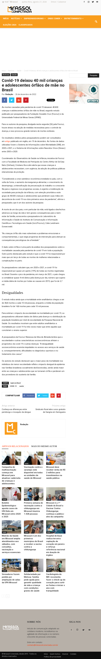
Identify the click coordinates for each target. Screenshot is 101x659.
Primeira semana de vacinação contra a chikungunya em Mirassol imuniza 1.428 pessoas (33, 508)
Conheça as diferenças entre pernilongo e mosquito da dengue (16, 410)
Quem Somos (55, 654)
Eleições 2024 (9, 24)
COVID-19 (13, 386)
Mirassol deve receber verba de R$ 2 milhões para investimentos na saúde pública (55, 472)
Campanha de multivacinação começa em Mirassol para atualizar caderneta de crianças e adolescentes (11, 475)
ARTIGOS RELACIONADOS (15, 446)
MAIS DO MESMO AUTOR (44, 446)
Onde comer (54, 18)
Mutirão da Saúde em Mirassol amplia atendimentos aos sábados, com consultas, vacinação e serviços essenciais (11, 544)
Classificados (25, 24)
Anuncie (65, 654)
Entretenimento (73, 18)
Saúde (14, 75)
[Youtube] (97, 2)
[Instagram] (88, 2)
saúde (21, 386)
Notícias (15, 18)
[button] (96, 21)
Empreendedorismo (34, 18)
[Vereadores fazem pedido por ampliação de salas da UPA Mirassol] (11, 565)
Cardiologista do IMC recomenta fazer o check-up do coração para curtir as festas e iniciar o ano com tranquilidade (55, 582)
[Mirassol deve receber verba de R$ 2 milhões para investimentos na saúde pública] (55, 458)
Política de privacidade (52, 657)
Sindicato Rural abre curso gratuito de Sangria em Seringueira (50, 410)
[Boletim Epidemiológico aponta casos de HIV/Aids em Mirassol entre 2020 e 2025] (11, 494)
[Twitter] (93, 2)
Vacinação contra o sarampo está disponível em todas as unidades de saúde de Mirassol (33, 472)
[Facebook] (84, 2)
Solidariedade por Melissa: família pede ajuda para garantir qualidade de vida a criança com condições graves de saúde (32, 582)
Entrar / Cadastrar (58, 2)
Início (6, 18)
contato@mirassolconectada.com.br (42, 645)
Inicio (4, 71)
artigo (7, 141)
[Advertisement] (50, 47)
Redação (9, 94)
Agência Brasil (16, 383)
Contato (73, 654)
